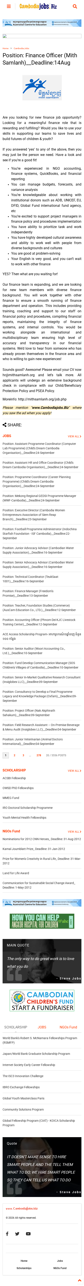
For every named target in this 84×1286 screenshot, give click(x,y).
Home (5, 48)
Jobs (60, 1260)
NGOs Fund (11, 831)
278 (39, 755)
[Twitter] (17, 1234)
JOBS (7, 436)
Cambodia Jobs (21, 48)
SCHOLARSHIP (14, 770)
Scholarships (24, 1268)
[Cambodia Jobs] (38, 8)
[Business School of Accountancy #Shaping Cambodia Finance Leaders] (42, 37)
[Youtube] (28, 1234)
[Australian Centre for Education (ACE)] (42, 25)
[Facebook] (7, 1234)
